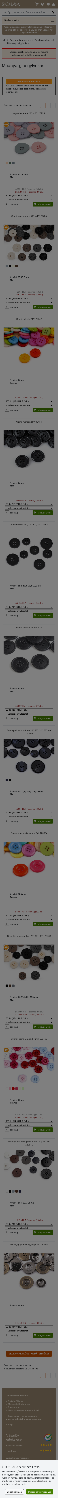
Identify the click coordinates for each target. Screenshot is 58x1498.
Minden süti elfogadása (39, 1492)
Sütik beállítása (14, 1492)
